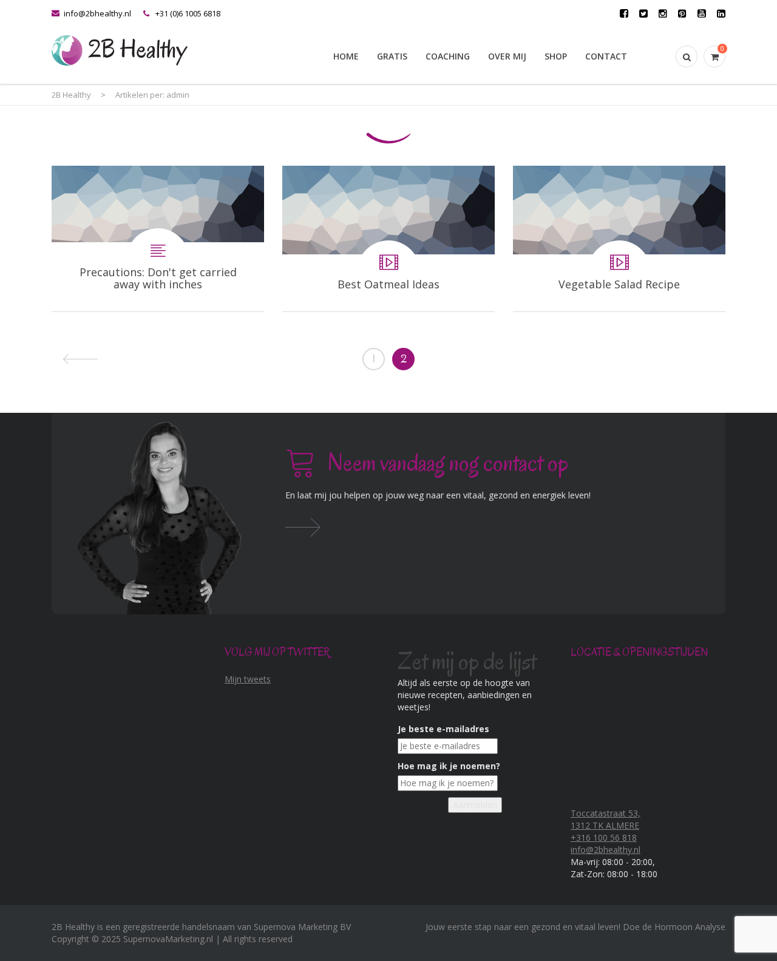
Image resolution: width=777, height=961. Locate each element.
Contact (606, 56)
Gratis (392, 56)
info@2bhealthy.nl (97, 13)
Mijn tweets (248, 679)
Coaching (448, 56)
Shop (556, 56)
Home (346, 56)
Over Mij (507, 56)
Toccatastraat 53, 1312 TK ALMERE (605, 819)
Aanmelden (475, 804)
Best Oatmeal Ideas (388, 238)
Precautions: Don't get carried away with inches (158, 238)
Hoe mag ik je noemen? (449, 766)
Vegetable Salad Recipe (619, 238)
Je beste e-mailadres (443, 729)
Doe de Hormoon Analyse (674, 926)
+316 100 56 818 (604, 837)
